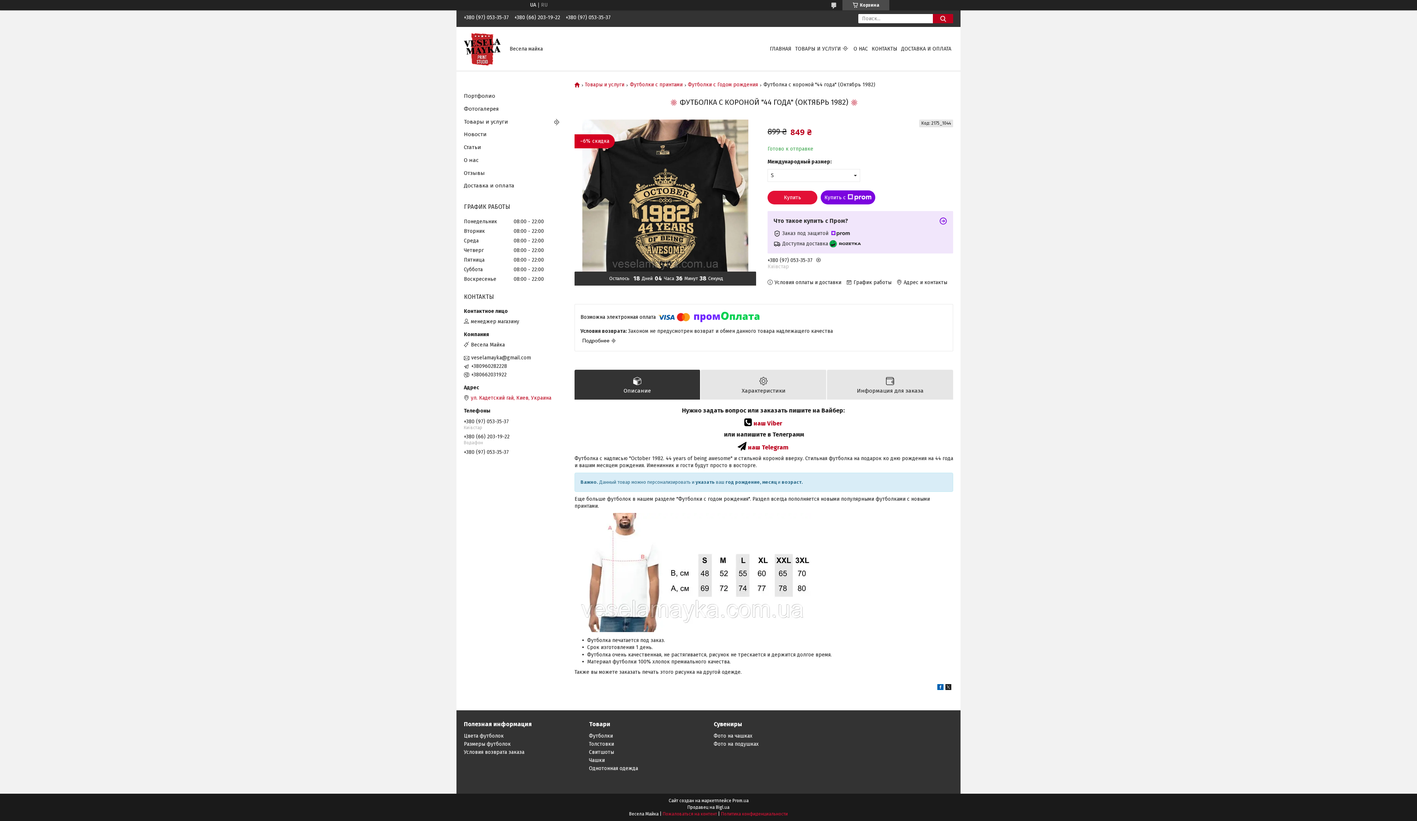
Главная (781, 49)
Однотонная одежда (613, 768)
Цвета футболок (484, 736)
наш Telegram (768, 447)
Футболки (601, 736)
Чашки (597, 760)
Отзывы (474, 173)
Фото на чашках (733, 736)
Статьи (472, 147)
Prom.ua (740, 800)
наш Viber (768, 423)
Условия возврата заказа (494, 752)
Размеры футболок (487, 744)
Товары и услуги (818, 49)
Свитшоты (601, 752)
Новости (475, 134)
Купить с (835, 197)
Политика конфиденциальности (754, 814)
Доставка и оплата (926, 49)
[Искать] (943, 18)
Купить (792, 197)
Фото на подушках (736, 744)
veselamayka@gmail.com (501, 358)
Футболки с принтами (656, 84)
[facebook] (940, 688)
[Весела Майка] (482, 48)
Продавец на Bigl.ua (708, 807)
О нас (861, 49)
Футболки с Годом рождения (723, 84)
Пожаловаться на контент (690, 814)
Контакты (884, 49)
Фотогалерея (481, 109)
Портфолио (479, 96)
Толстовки (601, 744)
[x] (948, 688)
